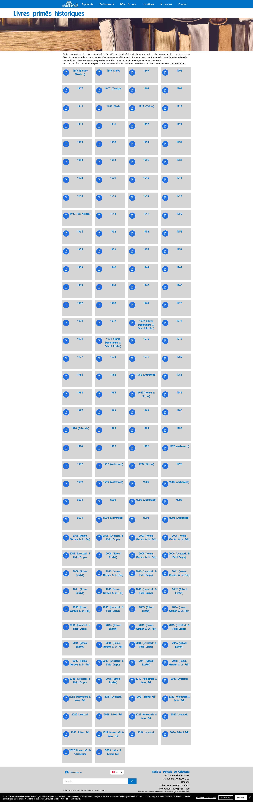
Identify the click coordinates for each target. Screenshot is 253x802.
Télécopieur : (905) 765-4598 (174, 788)
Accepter (240, 797)
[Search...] (132, 781)
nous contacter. (177, 63)
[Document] (66, 72)
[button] (87, 4)
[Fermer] (249, 797)
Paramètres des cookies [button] (206, 797)
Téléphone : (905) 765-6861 (174, 785)
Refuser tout (226, 797)
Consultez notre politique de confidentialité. (63, 798)
